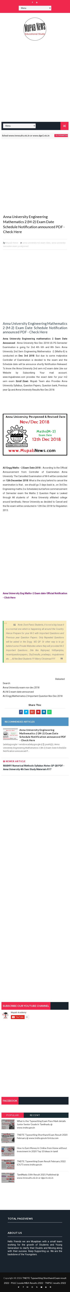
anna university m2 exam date (36, 243)
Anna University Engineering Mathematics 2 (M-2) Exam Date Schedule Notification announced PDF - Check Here (42, 735)
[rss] (36, 1287)
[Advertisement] (35, 83)
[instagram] (32, 1287)
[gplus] (27, 1287)
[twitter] (18, 1287)
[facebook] (32, 2)
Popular (12, 1115)
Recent (35, 1115)
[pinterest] (50, 1287)
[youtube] (36, 2)
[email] (41, 1287)
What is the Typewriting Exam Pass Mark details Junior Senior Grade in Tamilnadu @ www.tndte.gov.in (41, 1124)
